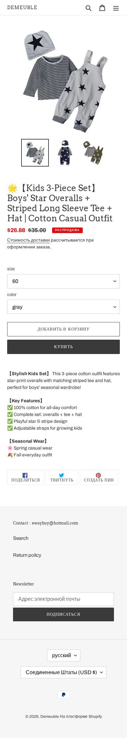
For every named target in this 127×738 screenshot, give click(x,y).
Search (20, 538)
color (11, 294)
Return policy (27, 555)
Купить (63, 346)
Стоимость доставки (28, 240)
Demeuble (22, 7)
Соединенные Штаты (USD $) (61, 672)
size (11, 269)
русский (61, 655)
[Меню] (116, 8)
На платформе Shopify (81, 716)
